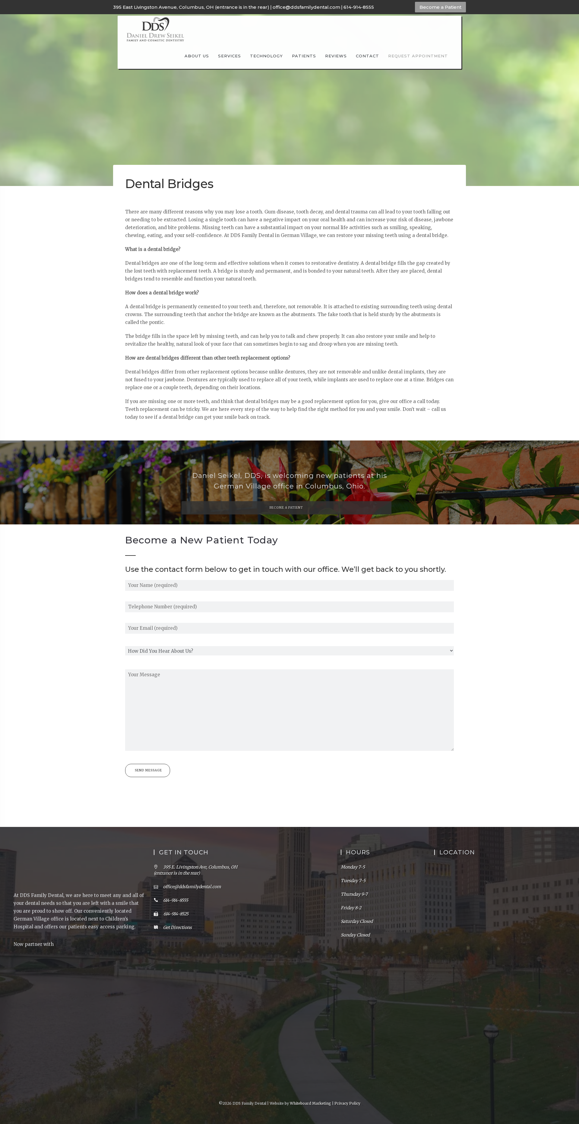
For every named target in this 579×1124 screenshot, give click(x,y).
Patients (304, 55)
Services (229, 55)
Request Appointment (418, 55)
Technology (266, 55)
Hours (358, 852)
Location (457, 852)
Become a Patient (440, 7)
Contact (367, 55)
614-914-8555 (358, 7)
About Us (197, 55)
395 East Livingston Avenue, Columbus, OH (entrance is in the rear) (191, 7)
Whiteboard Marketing (310, 1103)
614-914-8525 (175, 914)
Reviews (336, 55)
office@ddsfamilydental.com (306, 7)
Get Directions (177, 927)
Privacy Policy (347, 1103)
